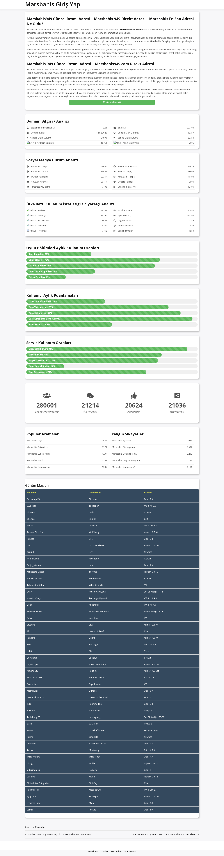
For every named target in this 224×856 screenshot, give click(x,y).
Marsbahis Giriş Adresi (111, 851)
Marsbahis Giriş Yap (52, 4)
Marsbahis (40, 827)
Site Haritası (130, 851)
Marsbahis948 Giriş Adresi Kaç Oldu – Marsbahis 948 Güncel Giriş (59, 834)
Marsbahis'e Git (113, 102)
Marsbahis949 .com (130, 29)
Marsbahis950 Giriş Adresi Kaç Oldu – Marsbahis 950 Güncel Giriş (165, 834)
